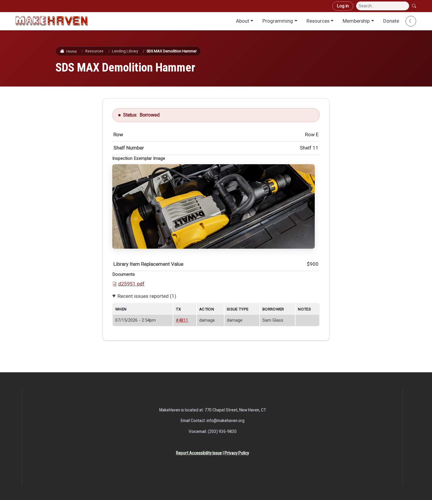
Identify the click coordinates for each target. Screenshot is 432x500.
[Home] (51, 21)
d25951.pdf (131, 284)
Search (414, 5)
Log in (343, 6)
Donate (391, 21)
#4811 (182, 320)
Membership (356, 21)
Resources (318, 21)
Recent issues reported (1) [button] (147, 296)
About (242, 21)
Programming (277, 21)
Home (71, 51)
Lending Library (125, 51)
